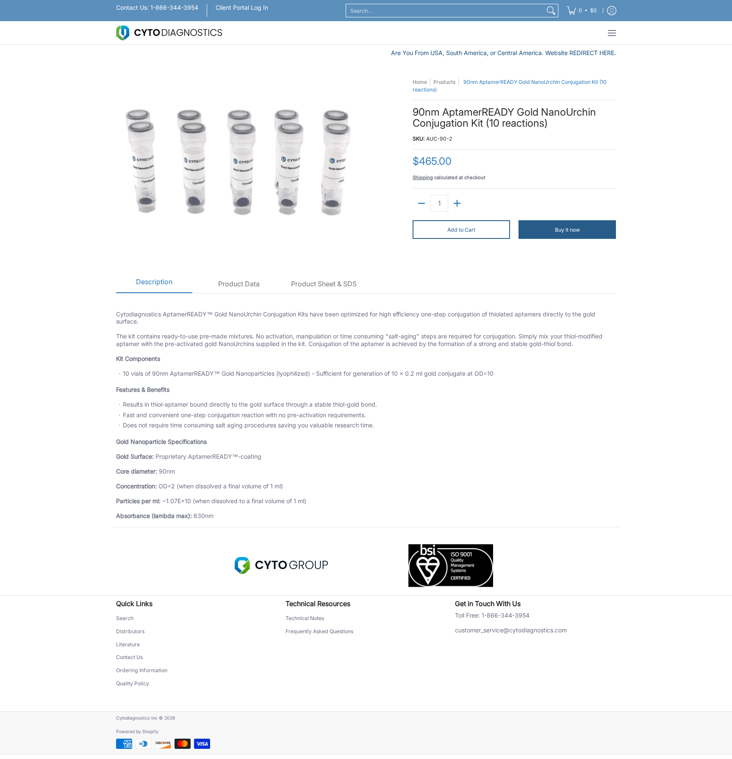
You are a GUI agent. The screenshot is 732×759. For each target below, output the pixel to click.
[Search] (551, 10)
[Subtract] (421, 203)
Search (124, 618)
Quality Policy (132, 683)
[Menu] (611, 32)
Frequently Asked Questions (319, 631)
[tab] (154, 284)
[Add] (457, 203)
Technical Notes (305, 618)
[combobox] (445, 10)
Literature (128, 644)
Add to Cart (461, 230)
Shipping (423, 177)
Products (444, 82)
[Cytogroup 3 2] (281, 565)
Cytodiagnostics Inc (137, 718)
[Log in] (611, 10)
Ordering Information (141, 670)
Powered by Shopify (137, 731)
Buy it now (567, 230)
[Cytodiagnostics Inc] (169, 32)
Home (420, 82)
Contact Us (129, 657)
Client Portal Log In (242, 7)
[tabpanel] (366, 410)
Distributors (130, 631)
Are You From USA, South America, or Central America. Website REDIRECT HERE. (503, 52)
